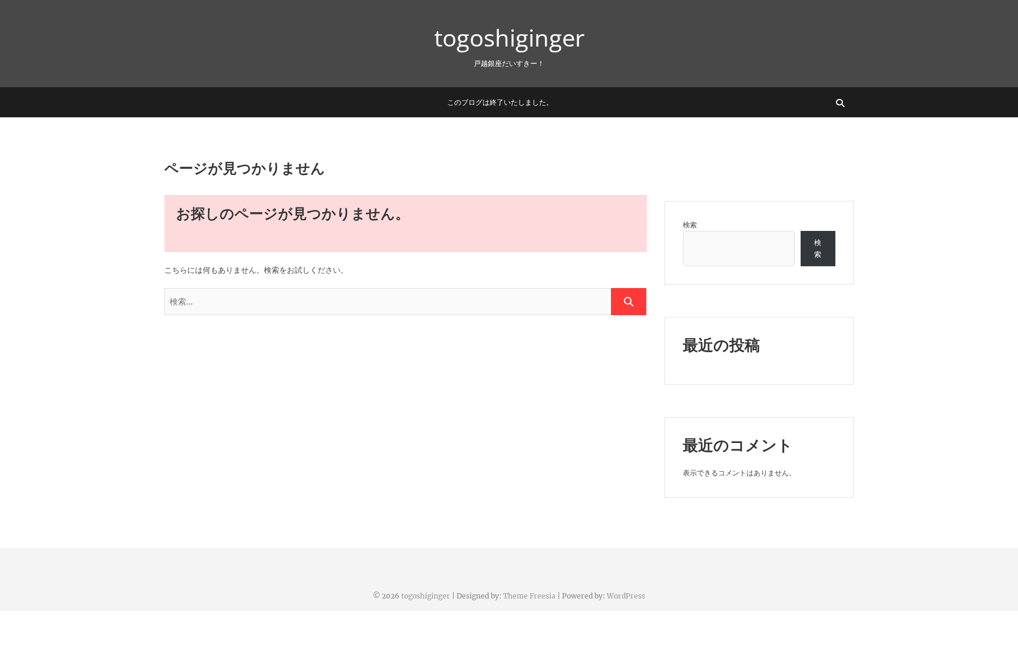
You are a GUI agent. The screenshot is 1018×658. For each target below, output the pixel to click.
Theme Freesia (529, 595)
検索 (690, 224)
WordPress (626, 595)
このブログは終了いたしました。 (500, 102)
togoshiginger (509, 38)
